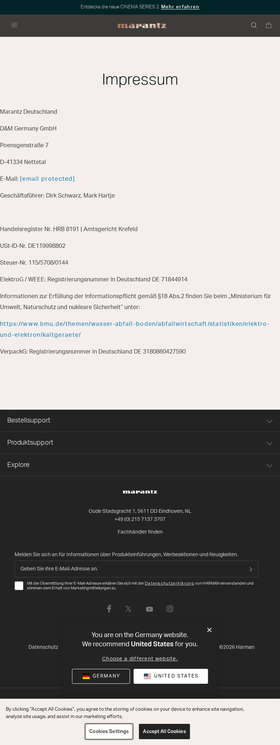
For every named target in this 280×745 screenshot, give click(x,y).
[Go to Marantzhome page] (140, 492)
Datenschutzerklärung (169, 583)
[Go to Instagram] (170, 608)
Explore (18, 465)
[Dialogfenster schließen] (209, 630)
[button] (254, 26)
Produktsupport (30, 443)
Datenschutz (43, 647)
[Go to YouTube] (149, 608)
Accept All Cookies (164, 731)
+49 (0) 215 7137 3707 (140, 519)
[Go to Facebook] (109, 608)
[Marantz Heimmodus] (142, 26)
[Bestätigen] (251, 569)
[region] (140, 722)
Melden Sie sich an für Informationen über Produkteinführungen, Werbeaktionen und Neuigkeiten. (126, 554)
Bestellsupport (28, 420)
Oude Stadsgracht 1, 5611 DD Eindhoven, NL (140, 511)
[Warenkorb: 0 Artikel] (269, 26)
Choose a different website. (140, 659)
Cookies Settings (109, 731)
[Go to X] (128, 608)
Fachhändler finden (140, 532)
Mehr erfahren (180, 7)
